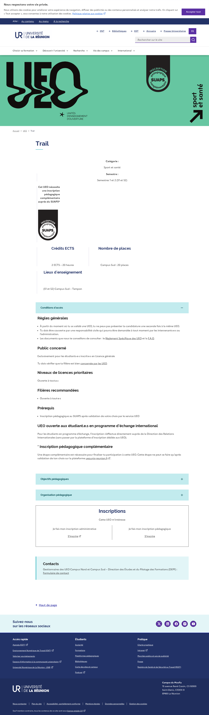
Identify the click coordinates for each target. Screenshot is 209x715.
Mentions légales (92, 703)
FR (193, 31)
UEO (25, 131)
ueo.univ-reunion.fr (97, 458)
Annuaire (152, 32)
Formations (80, 650)
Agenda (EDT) (20, 645)
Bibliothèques (120, 32)
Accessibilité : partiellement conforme (63, 703)
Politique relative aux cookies (89, 13)
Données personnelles (114, 703)
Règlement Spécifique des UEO (123, 338)
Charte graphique (145, 645)
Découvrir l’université (54, 50)
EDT (137, 32)
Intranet (143, 650)
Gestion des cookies (138, 703)
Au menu (44, 21)
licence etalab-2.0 (76, 710)
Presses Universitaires (176, 32)
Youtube (193, 624)
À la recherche (61, 21)
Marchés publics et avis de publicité (153, 656)
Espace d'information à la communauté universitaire (37, 661)
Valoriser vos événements (24, 656)
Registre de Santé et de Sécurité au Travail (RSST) (159, 667)
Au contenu (27, 21)
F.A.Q (151, 338)
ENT (103, 32)
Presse (140, 661)
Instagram (185, 624)
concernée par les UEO (93, 363)
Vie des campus (101, 50)
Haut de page (48, 605)
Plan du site (37, 703)
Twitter (159, 624)
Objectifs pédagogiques (55, 479)
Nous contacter (20, 703)
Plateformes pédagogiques (87, 656)
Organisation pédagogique (56, 494)
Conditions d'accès (52, 307)
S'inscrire (74, 536)
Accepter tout (193, 11)
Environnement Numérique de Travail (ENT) (33, 650)
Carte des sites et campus (86, 667)
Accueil (16, 131)
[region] (104, 9)
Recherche (79, 50)
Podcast (80, 672)
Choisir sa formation (23, 50)
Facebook (176, 624)
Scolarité (79, 645)
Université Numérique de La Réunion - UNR (33, 667)
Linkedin (167, 624)
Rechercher (193, 40)
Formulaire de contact (56, 573)
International (125, 50)
